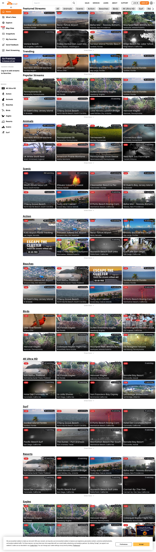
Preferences (124, 544)
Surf (7, 132)
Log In (135, 3)
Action (8, 94)
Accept (141, 544)
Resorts (9, 121)
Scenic (8, 127)
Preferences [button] (76, 545)
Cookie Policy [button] (33, 545)
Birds (8, 110)
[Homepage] (12, 3)
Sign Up (144, 3)
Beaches (9, 105)
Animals (9, 99)
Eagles (8, 116)
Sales (87, 3)
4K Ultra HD (11, 88)
